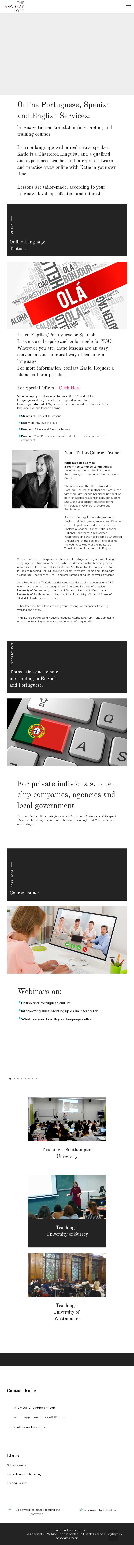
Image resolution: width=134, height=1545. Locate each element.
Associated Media (67, 1538)
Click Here (69, 388)
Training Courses (17, 1483)
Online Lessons (16, 1465)
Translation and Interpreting (24, 1474)
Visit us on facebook (29, 1427)
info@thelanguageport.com (35, 1407)
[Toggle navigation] (128, 7)
